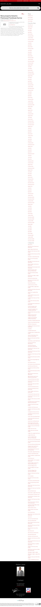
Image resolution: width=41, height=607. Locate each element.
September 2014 (31, 153)
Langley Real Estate (31, 434)
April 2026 (30, 32)
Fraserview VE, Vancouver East (33, 394)
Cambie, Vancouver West (32, 284)
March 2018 (30, 119)
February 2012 (30, 179)
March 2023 (30, 70)
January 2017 (30, 135)
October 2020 (30, 102)
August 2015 (30, 146)
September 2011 (31, 184)
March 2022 (30, 82)
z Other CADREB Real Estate (33, 559)
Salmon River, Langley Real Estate (34, 492)
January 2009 (30, 237)
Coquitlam (30, 328)
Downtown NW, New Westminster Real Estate (32, 346)
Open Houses (30, 19)
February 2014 (30, 160)
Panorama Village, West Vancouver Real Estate (32, 471)
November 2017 (31, 124)
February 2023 (30, 72)
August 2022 (30, 75)
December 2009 (31, 217)
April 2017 (30, 131)
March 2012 (30, 177)
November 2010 (31, 198)
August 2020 (30, 106)
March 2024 (30, 55)
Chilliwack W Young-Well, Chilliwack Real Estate (32, 318)
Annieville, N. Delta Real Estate (33, 256)
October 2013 (30, 162)
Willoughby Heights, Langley (33, 552)
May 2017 (30, 130)
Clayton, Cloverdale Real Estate (33, 322)
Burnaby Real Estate (31, 282)
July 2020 (29, 108)
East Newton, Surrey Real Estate (34, 364)
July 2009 (29, 226)
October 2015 (30, 142)
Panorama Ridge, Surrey (32, 465)
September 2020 (31, 104)
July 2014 (29, 155)
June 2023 (30, 68)
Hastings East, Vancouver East (33, 411)
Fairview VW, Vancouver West (33, 379)
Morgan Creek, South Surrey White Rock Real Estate (33, 447)
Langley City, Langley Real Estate (34, 433)
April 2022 (30, 81)
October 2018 (30, 113)
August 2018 (30, 115)
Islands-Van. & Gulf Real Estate (33, 421)
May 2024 (30, 52)
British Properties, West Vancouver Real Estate (32, 270)
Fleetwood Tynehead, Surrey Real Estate (10, 20)
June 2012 (30, 171)
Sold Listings (30, 21)
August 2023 (30, 64)
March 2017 (30, 133)
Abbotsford (30, 244)
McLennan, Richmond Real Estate (34, 444)
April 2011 (30, 191)
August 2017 (30, 126)
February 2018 (30, 121)
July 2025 (29, 43)
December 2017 (31, 122)
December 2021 (31, 88)
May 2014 (30, 159)
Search (38, 8)
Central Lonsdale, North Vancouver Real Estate (32, 307)
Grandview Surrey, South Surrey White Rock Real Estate (34, 402)
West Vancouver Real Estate (33, 532)
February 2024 (30, 57)
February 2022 (30, 84)
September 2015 (31, 144)
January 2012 (30, 180)
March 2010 (30, 213)
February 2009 (30, 235)
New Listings (30, 17)
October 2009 (30, 220)
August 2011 (30, 186)
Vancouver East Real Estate (33, 518)
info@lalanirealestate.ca (20, 586)
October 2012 (30, 166)
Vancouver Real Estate (32, 520)
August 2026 (30, 26)
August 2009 (30, 224)
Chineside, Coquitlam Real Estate (34, 320)
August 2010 (30, 204)
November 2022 (31, 73)
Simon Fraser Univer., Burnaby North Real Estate (33, 502)
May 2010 (30, 209)
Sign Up (5, 0)
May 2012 (30, 173)
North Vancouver (31, 458)
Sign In (2, 0)
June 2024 (30, 50)
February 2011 (30, 193)
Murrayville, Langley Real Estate (34, 451)
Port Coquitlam (30, 475)
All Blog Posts (30, 15)
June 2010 (30, 208)
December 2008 (31, 238)
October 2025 (30, 41)
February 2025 (30, 48)
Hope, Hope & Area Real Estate (34, 416)
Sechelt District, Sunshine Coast (34, 494)
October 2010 (30, 200)
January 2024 (30, 59)
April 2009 (30, 231)
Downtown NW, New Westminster (32, 343)
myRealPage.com (20, 600)
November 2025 (31, 39)
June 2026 (30, 28)
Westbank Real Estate (32, 534)
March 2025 (30, 46)
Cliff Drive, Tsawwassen (32, 324)
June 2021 (30, 92)
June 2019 (30, 111)
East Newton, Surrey (32, 362)
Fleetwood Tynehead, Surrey (33, 386)
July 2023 (29, 66)
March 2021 (30, 97)
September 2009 (31, 222)
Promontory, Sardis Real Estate (33, 480)
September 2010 (31, 202)
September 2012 (31, 168)
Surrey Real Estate (31, 512)
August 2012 (30, 169)
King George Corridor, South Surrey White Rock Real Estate (33, 423)
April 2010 (30, 211)
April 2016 (30, 140)
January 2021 (30, 101)
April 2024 (30, 53)
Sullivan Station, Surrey (32, 507)
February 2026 (30, 35)
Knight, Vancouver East (32, 428)
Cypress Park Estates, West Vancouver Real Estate (33, 336)
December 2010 (31, 197)
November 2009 (31, 218)
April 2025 (30, 44)
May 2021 (30, 93)
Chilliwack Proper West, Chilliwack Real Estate (32, 315)
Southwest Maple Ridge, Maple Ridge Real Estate (33, 505)
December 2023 (31, 61)
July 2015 (29, 148)
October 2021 (30, 90)
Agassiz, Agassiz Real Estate (33, 249)
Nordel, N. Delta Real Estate (33, 453)
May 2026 (30, 30)
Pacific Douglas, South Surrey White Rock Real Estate (33, 463)
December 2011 (31, 182)
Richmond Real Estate (32, 490)
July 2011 (29, 188)
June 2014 (30, 157)
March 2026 (30, 34)
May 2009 (30, 229)
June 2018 (30, 117)
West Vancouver (31, 530)
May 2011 (30, 189)
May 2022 (30, 79)
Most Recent (30, 24)
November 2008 (31, 240)
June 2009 (30, 227)
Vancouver (30, 516)
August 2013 (30, 164)
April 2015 (30, 151)
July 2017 (29, 128)
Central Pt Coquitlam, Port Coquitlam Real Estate (33, 310)
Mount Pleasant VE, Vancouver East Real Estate (33, 449)
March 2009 (30, 233)
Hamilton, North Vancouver (33, 407)
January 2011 (30, 195)
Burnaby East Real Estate (32, 278)
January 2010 (30, 215)
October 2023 (30, 63)
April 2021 (30, 95)
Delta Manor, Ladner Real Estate (34, 340)
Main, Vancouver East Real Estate (34, 439)
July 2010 (29, 206)
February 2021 (30, 99)
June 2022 (30, 77)
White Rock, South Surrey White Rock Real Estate (34, 550)
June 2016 (30, 139)
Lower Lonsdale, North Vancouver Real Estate (32, 437)
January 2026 (30, 37)
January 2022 (30, 86)
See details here (12, 24)
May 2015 (30, 150)
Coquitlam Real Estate (32, 330)
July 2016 (29, 137)
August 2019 (30, 110)
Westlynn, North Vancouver (33, 536)
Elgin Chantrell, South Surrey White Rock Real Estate (33, 377)
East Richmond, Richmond (32, 366)
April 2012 (30, 175)
